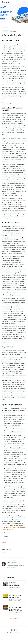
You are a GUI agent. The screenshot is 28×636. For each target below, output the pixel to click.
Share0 (4, 542)
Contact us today (16, 510)
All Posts (24, 2)
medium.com (12, 240)
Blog (2, 27)
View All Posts (15, 618)
